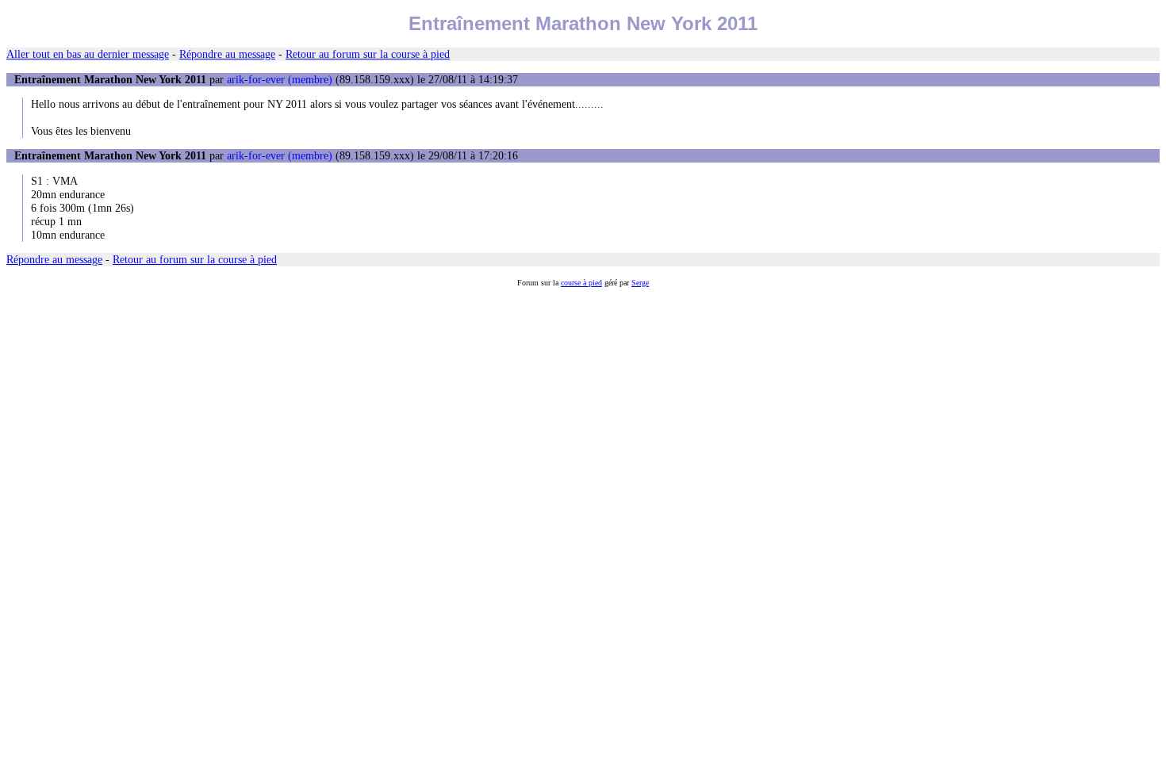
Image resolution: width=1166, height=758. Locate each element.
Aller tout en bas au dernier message (87, 54)
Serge (640, 282)
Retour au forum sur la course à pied (368, 54)
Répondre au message (227, 54)
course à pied (581, 282)
